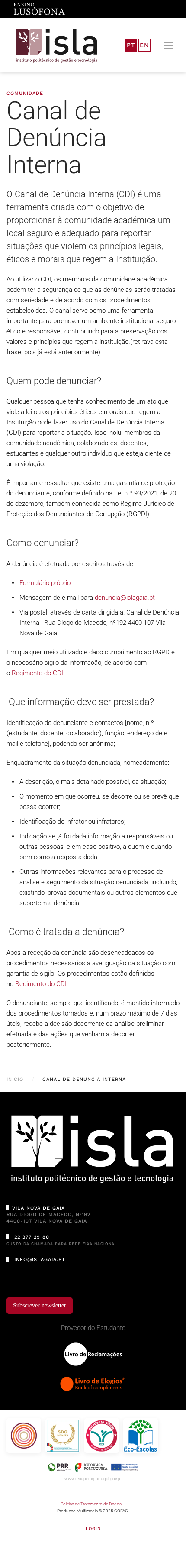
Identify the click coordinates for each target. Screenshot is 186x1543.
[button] (168, 45)
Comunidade (24, 93)
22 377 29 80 (31, 1237)
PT (131, 45)
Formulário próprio (45, 583)
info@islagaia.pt (39, 1259)
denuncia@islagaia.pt (125, 598)
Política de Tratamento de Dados (91, 1503)
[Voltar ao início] (57, 45)
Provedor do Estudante (93, 1328)
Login (93, 1528)
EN (144, 45)
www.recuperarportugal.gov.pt (93, 1478)
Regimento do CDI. (38, 673)
